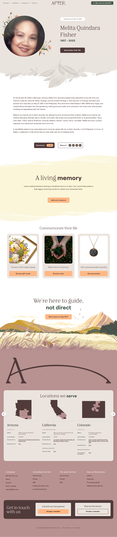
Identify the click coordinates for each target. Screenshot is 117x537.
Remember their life (72, 50)
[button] (6, 3)
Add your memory (58, 200)
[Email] (80, 145)
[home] (58, 3)
